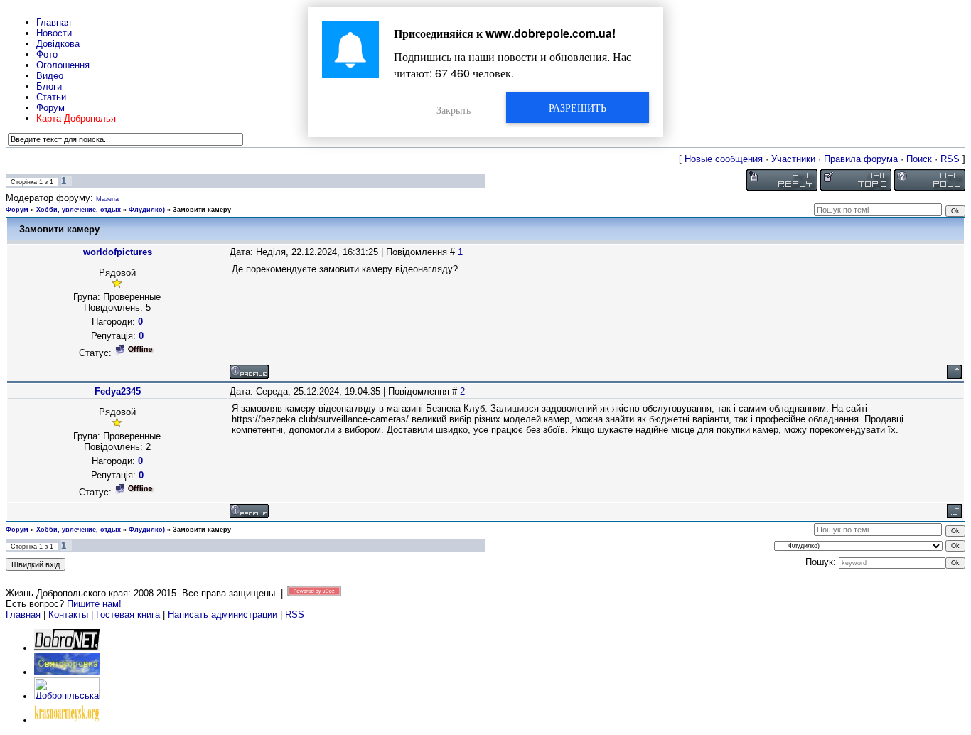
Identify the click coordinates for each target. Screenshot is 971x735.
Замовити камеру (202, 209)
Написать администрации (224, 614)
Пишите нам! (94, 604)
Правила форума (861, 159)
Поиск (919, 159)
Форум (17, 209)
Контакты (68, 614)
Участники (793, 159)
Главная (23, 614)
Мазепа (107, 199)
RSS (950, 159)
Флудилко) (147, 209)
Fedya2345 (118, 391)
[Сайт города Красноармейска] (67, 720)
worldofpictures (117, 252)
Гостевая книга (128, 614)
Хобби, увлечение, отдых (78, 209)
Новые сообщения (724, 159)
